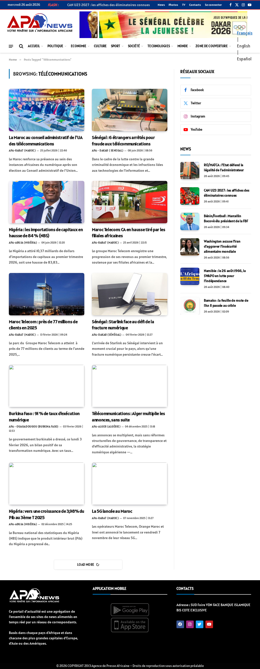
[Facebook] (180, 624)
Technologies (159, 46)
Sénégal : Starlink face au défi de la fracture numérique (123, 325)
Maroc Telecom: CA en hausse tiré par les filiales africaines (128, 232)
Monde (182, 46)
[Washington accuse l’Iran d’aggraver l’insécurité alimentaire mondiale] (189, 246)
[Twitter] (199, 624)
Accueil (34, 46)
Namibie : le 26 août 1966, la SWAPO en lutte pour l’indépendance (225, 275)
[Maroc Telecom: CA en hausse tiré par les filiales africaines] (129, 202)
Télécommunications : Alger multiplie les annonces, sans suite (128, 416)
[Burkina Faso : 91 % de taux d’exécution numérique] (46, 386)
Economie (78, 46)
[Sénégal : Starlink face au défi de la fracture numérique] (129, 294)
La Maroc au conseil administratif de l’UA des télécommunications (45, 140)
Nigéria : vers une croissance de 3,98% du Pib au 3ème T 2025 (46, 514)
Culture (100, 46)
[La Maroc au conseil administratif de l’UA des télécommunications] (46, 110)
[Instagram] (190, 624)
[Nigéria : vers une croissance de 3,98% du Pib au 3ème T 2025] (46, 483)
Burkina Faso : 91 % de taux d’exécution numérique (44, 416)
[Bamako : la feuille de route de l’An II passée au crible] (189, 306)
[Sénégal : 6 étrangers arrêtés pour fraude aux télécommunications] (129, 110)
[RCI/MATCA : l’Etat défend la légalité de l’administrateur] (189, 170)
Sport (115, 46)
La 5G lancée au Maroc (112, 511)
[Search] (20, 46)
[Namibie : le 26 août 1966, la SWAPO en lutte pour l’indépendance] (189, 276)
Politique (55, 46)
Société (134, 46)
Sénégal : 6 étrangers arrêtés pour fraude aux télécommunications (123, 140)
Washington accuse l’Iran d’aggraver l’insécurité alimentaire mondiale (222, 246)
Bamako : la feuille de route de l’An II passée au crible (226, 303)
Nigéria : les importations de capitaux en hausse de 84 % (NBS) (46, 232)
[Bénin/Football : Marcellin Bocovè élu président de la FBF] (189, 221)
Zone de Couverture (212, 46)
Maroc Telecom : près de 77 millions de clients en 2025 (43, 325)
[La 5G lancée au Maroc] (129, 483)
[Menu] (11, 46)
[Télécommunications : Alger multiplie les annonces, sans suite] (129, 386)
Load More (85, 564)
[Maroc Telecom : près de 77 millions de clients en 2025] (46, 294)
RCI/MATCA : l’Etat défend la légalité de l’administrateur (224, 167)
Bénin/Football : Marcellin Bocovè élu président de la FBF (226, 218)
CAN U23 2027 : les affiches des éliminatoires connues (226, 193)
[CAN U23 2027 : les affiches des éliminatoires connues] (189, 195)
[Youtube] (209, 624)
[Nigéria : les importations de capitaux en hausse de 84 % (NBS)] (46, 202)
